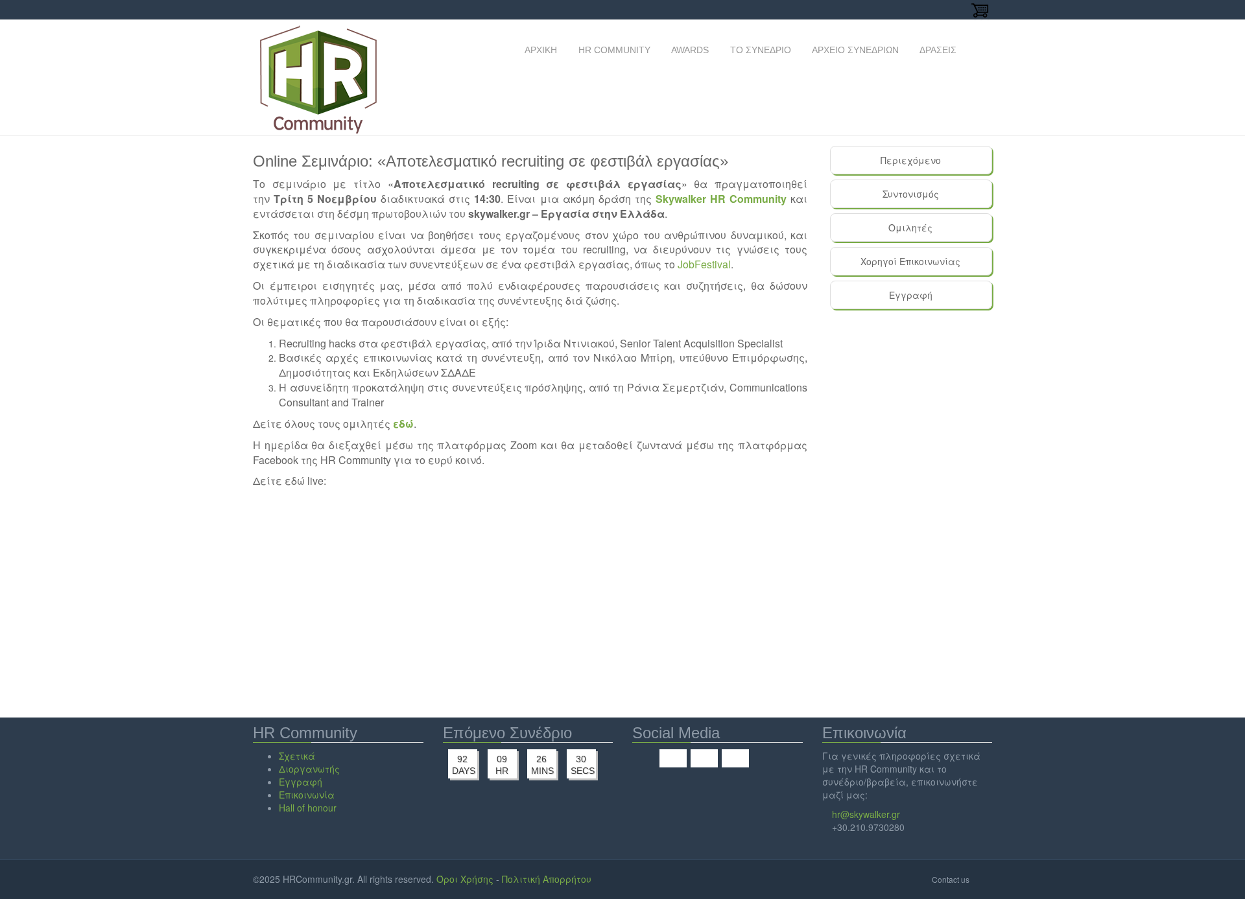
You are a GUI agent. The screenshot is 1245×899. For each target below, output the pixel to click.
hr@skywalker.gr (866, 814)
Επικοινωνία (307, 794)
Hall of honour (308, 807)
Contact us (950, 879)
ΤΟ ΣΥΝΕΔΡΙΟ (759, 50)
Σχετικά (297, 755)
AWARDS (689, 50)
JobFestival (704, 264)
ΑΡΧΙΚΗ (540, 50)
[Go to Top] (982, 879)
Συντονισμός (911, 193)
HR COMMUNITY (613, 50)
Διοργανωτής (309, 768)
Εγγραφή (910, 294)
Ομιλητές (910, 227)
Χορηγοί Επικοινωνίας (910, 261)
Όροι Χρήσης (464, 878)
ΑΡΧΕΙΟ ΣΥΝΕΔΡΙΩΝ (854, 50)
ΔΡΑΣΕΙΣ (937, 50)
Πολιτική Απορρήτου (546, 878)
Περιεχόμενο (911, 160)
